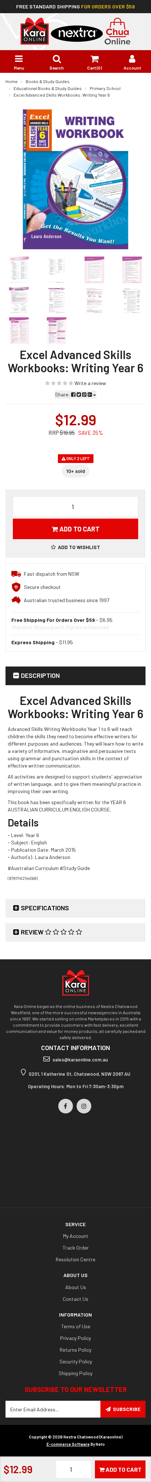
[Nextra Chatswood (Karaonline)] (75, 30)
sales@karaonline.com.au (80, 1060)
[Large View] (18, 270)
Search (56, 67)
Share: (63, 394)
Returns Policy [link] (75, 1350)
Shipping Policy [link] (75, 1373)
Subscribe (126, 1409)
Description (40, 675)
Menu (19, 67)
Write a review (89, 383)
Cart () (94, 67)
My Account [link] (75, 1236)
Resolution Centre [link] (75, 1259)
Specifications (45, 908)
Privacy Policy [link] (75, 1338)
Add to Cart (79, 529)
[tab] (75, 676)
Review (33, 932)
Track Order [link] (76, 1247)
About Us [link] (75, 1287)
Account (132, 67)
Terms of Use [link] (75, 1326)
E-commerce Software (68, 1444)
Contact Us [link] (75, 1299)
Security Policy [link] (75, 1361)
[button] (75, 547)
